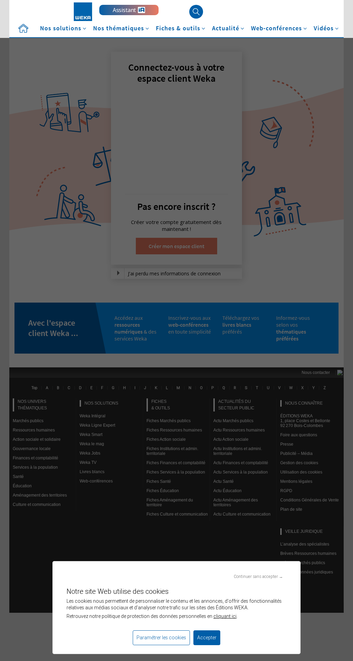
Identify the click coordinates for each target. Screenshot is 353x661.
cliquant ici (224, 616)
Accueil (23, 28)
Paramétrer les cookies (161, 637)
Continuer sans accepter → (258, 576)
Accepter (206, 637)
